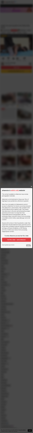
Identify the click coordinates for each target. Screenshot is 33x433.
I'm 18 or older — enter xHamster (16, 239)
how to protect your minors (8, 245)
